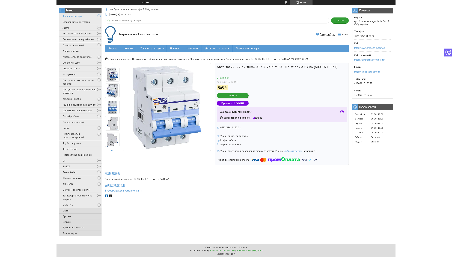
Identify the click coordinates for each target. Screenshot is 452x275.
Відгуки (67, 221)
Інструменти (69, 74)
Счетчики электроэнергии (76, 189)
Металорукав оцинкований (77, 154)
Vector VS (68, 205)
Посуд (66, 128)
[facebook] (106, 196)
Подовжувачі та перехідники (78, 39)
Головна (113, 48)
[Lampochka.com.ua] (110, 35)
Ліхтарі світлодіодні (73, 122)
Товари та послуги (72, 16)
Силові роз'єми (71, 116)
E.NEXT (66, 166)
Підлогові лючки (71, 68)
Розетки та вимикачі (73, 45)
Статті (66, 210)
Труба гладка (70, 149)
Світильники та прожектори (77, 110)
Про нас (67, 216)
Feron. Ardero (70, 172)
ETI (64, 160)
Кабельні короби (72, 98)
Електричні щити (71, 62)
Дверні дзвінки (71, 51)
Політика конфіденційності (249, 250)
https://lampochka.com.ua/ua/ (369, 59)
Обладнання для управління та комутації (79, 91)
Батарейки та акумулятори (77, 21)
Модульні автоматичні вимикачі (207, 59)
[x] (110, 196)
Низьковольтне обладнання (77, 33)
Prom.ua (243, 247)
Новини (129, 48)
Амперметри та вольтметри (77, 56)
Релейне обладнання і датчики (79, 104)
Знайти (340, 20)
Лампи (66, 27)
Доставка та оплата (73, 227)
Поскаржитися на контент (222, 250)
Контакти (192, 48)
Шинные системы (72, 178)
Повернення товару (247, 48)
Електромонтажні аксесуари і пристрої (78, 82)
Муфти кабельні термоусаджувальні (73, 135)
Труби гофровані (72, 143)
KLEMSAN (68, 184)
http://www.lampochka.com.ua (369, 47)
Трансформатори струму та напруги (77, 197)
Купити (233, 95)
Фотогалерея (70, 233)
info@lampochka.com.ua (367, 71)
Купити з (226, 103)
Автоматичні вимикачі (175, 59)
